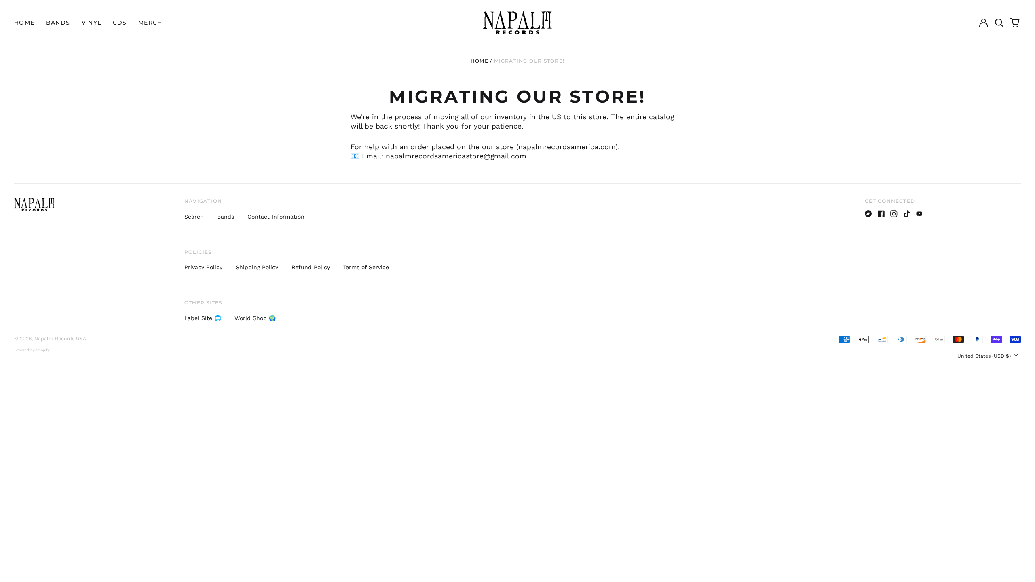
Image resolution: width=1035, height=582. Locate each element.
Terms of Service (366, 267)
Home (24, 22)
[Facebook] (881, 213)
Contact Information (275, 216)
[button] (999, 23)
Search (194, 216)
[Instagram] (894, 213)
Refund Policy (310, 267)
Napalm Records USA (60, 339)
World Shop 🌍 (255, 318)
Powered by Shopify (32, 350)
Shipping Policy (257, 267)
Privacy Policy (203, 267)
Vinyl (91, 22)
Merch (150, 22)
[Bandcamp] (868, 213)
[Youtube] (919, 213)
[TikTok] (906, 213)
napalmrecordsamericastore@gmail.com (456, 156)
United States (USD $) (984, 356)
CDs (120, 22)
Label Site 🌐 (202, 318)
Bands (58, 22)
